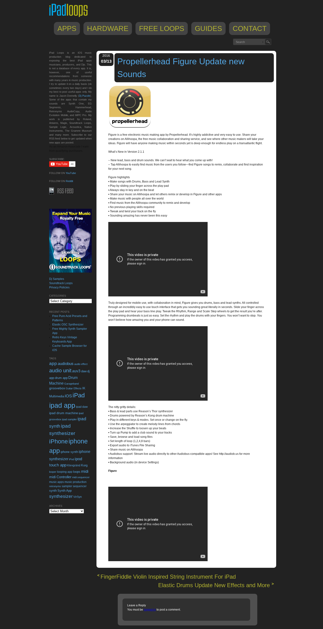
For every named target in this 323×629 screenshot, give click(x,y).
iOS (68, 396)
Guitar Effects (74, 388)
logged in (150, 609)
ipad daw (82, 406)
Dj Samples (56, 279)
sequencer (80, 486)
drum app (61, 378)
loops (76, 471)
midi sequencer (81, 477)
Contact (249, 28)
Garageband (71, 383)
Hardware (107, 28)
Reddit (69, 181)
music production (76, 482)
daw (84, 371)
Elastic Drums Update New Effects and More (214, 585)
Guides (208, 28)
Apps (66, 28)
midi (84, 471)
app (53, 363)
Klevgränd (73, 465)
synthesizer (61, 496)
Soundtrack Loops (61, 283)
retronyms (55, 486)
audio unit (60, 370)
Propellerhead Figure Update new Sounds (180, 67)
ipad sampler (69, 419)
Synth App (64, 490)
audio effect (80, 364)
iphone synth (69, 452)
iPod (71, 459)
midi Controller (60, 477)
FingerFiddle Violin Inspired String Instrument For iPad (168, 576)
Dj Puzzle (84, 95)
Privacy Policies (59, 287)
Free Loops (161, 28)
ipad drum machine (63, 413)
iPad (79, 395)
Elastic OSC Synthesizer (67, 324)
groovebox (57, 388)
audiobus (66, 363)
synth (53, 490)
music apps (56, 482)
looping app (64, 471)
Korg (84, 465)
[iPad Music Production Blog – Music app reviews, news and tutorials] (70, 17)
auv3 (76, 371)
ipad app (62, 405)
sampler (67, 486)
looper (52, 471)
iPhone (58, 441)
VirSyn (77, 496)
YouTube (71, 173)
